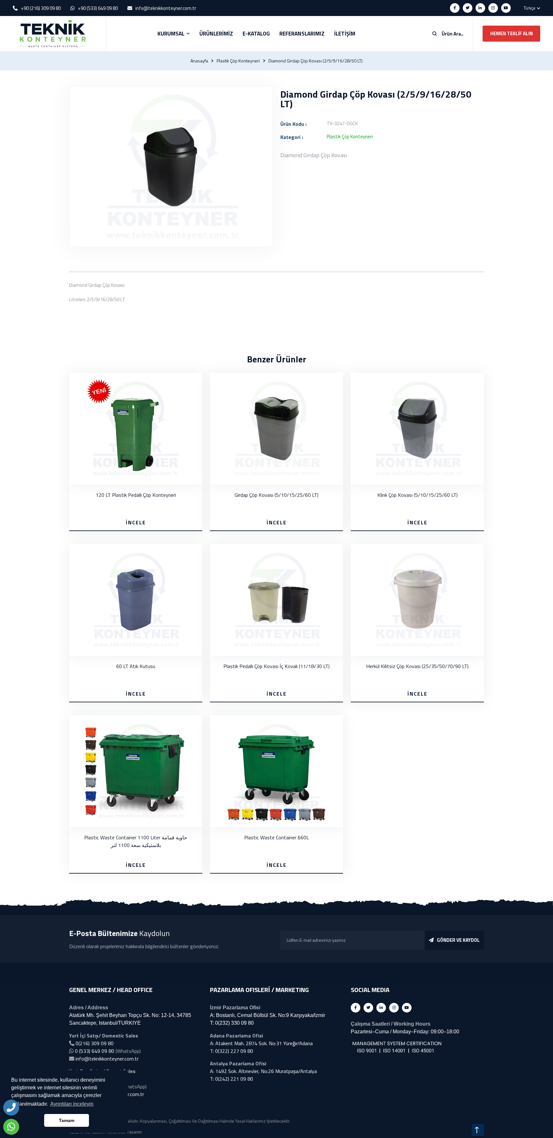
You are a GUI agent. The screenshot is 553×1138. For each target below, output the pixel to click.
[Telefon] (11, 1108)
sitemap (461, 1130)
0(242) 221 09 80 (234, 1079)
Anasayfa (199, 61)
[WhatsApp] (11, 1127)
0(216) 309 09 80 (95, 1043)
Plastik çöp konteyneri (238, 61)
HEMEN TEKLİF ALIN (511, 33)
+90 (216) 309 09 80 (41, 8)
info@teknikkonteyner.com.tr (165, 8)
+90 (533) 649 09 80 (98, 8)
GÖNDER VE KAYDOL (458, 940)
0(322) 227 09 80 (234, 1051)
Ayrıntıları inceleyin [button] (71, 1104)
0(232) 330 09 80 (234, 1023)
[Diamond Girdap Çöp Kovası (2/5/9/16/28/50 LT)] (170, 167)
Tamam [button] (66, 1120)
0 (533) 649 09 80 (94, 1051)
